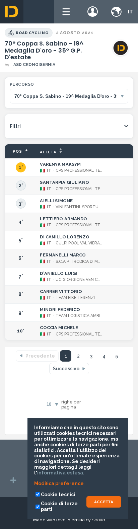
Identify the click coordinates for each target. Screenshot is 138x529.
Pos (17, 151)
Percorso (22, 84)
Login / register (93, 11)
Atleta (48, 152)
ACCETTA (104, 502)
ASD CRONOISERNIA (34, 64)
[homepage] (11, 11)
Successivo (66, 368)
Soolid (98, 519)
